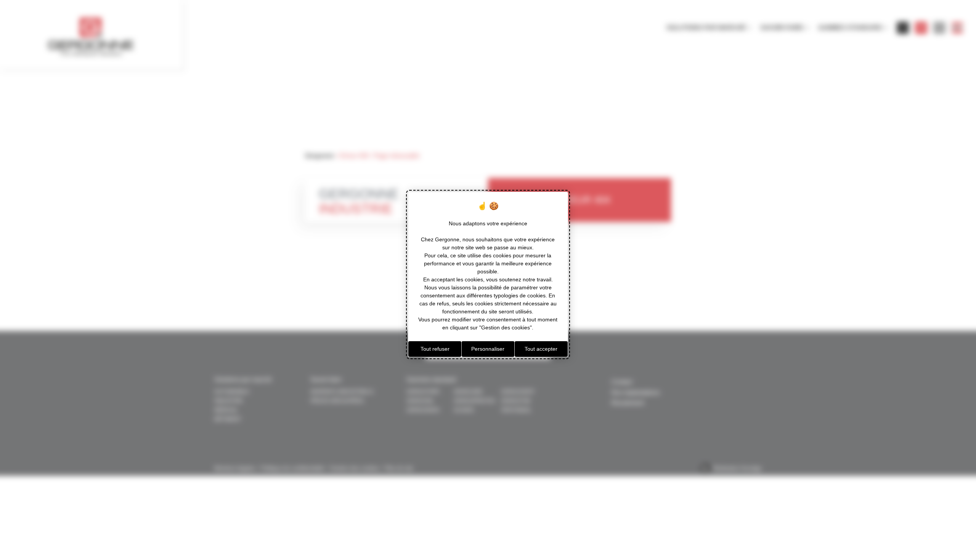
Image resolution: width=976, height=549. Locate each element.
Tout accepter (541, 349)
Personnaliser (487, 349)
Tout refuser (435, 349)
